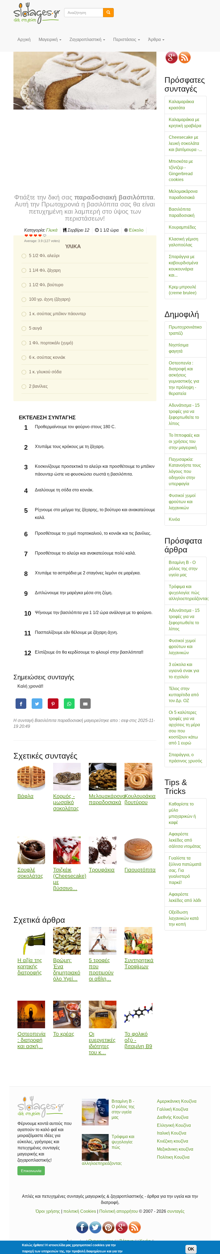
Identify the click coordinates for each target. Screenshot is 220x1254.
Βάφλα (25, 796)
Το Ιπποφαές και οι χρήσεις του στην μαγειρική (184, 441)
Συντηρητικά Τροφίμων (138, 963)
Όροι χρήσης (48, 1211)
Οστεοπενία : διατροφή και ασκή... (31, 1040)
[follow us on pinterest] (108, 1227)
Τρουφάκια (102, 870)
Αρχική (24, 39)
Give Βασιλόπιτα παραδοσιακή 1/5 (26, 236)
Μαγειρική (49, 39)
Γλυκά (51, 230)
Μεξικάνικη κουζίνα (175, 1149)
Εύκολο (136, 230)
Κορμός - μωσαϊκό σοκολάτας (66, 802)
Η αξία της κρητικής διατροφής (29, 966)
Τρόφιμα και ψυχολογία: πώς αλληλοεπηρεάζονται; (189, 592)
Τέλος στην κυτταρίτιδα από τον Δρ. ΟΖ (184, 694)
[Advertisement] (84, 151)
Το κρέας (63, 1034)
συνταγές (176, 1211)
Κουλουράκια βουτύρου (140, 799)
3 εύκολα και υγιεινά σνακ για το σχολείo (184, 670)
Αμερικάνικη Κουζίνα (176, 1101)
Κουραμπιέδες (182, 227)
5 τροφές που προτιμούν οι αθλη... (101, 969)
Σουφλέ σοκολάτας (30, 873)
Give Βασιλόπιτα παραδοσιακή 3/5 (35, 236)
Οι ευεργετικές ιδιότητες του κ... (102, 1043)
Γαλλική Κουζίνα (172, 1109)
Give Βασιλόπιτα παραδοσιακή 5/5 (44, 236)
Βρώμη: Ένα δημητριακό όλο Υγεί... (66, 969)
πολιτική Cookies (79, 1211)
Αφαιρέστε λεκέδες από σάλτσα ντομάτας (185, 840)
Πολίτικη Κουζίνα (173, 1157)
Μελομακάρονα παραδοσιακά (107, 799)
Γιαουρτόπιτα (140, 870)
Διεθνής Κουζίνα (172, 1117)
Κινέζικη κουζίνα (172, 1141)
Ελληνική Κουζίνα (174, 1125)
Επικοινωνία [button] (31, 1171)
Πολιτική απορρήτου (118, 1211)
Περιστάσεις (125, 39)
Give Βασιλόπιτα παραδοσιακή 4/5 (40, 236)
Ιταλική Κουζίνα (171, 1133)
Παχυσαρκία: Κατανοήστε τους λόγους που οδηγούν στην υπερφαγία (185, 471)
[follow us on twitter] (95, 1227)
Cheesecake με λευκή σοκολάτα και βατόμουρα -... (185, 143)
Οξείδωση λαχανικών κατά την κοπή (184, 918)
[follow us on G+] (172, 57)
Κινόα (174, 519)
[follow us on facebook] (82, 1227)
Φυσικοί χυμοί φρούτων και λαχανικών (182, 501)
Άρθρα (155, 39)
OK (191, 1249)
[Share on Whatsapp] (69, 703)
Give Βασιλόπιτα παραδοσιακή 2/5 (31, 236)
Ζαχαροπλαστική (85, 39)
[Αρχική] (38, 13)
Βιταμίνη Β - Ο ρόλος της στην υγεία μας (183, 568)
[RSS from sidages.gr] (185, 57)
